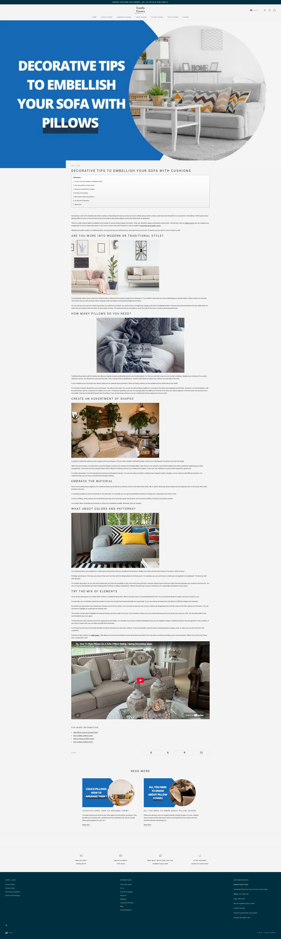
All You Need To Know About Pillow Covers (170, 811)
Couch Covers (107, 17)
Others (186, 17)
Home (94, 17)
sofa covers (95, 635)
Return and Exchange (12, 895)
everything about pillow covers (150, 225)
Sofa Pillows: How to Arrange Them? (85, 732)
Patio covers (173, 17)
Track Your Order (126, 884)
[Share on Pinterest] (184, 752)
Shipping (123, 899)
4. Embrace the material (80, 193)
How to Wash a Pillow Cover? (83, 742)
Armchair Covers (124, 17)
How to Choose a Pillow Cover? (83, 739)
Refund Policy (10, 888)
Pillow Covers (157, 17)
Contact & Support (126, 892)
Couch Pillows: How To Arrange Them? (105, 811)
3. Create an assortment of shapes (84, 189)
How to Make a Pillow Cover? (83, 735)
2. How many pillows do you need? (83, 185)
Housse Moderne (126, 910)
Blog (121, 906)
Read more (86, 825)
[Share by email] (201, 752)
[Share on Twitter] (167, 752)
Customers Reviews (127, 903)
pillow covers (189, 223)
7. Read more (77, 204)
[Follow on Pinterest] (6, 925)
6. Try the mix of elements (81, 200)
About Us (123, 895)
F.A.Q (122, 888)
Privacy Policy (10, 884)
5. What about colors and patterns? (84, 197)
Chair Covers (141, 17)
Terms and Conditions (12, 892)
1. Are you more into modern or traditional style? (87, 181)
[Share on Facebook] (151, 752)
